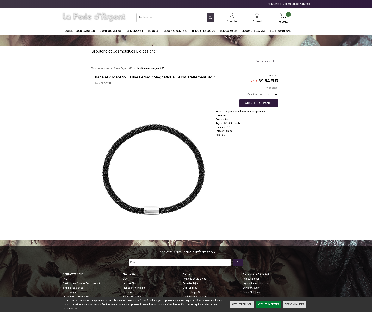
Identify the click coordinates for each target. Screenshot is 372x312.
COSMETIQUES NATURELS (80, 30)
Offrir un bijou (190, 287)
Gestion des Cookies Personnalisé (81, 283)
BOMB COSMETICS (110, 30)
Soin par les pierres (73, 287)
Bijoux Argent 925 (175, 30)
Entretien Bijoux (191, 283)
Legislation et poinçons (255, 283)
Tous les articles (100, 68)
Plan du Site (129, 274)
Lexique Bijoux (130, 283)
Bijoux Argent (70, 292)
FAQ (65, 279)
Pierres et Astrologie (134, 287)
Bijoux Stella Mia (253, 30)
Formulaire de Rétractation (257, 274)
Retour (186, 274)
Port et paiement (251, 279)
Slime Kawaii (135, 30)
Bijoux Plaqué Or (203, 30)
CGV (125, 279)
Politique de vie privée (194, 279)
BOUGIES (153, 30)
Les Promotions (280, 30)
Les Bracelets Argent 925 (150, 68)
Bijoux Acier (228, 30)
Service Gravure (251, 287)
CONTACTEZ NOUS (73, 274)
